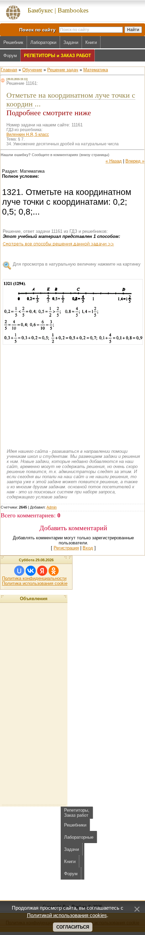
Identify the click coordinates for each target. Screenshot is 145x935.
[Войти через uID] (19, 571)
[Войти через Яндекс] (42, 571)
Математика (95, 69)
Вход (88, 547)
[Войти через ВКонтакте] (31, 571)
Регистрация (66, 547)
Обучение (32, 69)
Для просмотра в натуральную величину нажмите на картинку (77, 264)
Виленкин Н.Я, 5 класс (27, 134)
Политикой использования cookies (67, 915)
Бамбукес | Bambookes (58, 10)
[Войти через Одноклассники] (54, 571)
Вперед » (134, 161)
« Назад (114, 161)
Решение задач (62, 69)
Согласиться (72, 927)
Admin (52, 507)
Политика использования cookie (34, 583)
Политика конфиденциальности (34, 578)
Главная (9, 69)
